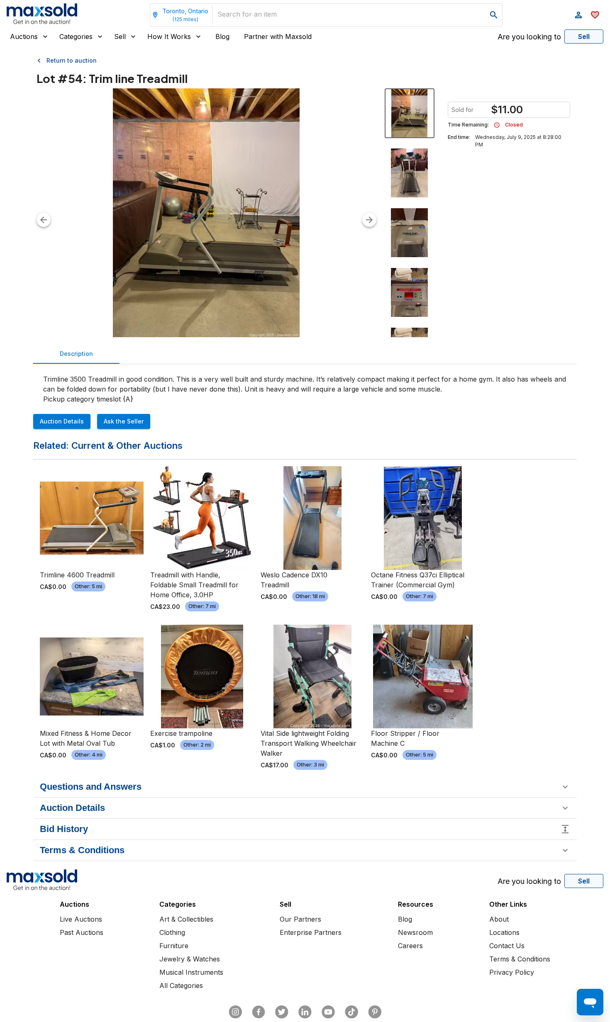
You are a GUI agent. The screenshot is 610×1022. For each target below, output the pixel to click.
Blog (222, 36)
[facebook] (258, 1012)
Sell (120, 36)
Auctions (24, 36)
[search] (494, 15)
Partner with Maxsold (278, 36)
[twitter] (282, 1012)
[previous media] (44, 220)
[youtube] (328, 1012)
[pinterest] (375, 1012)
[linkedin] (305, 1012)
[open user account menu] (578, 15)
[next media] (369, 220)
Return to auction (71, 60)
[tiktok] (351, 1012)
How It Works (169, 36)
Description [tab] (76, 353)
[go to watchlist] (595, 15)
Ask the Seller (124, 421)
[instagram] (235, 1012)
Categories (76, 36)
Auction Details (62, 421)
